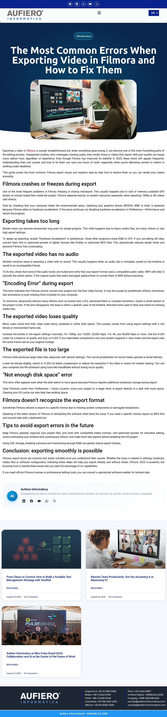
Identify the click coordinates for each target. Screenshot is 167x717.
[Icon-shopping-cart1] (96, 4)
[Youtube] (90, 4)
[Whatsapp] (83, 4)
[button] (99, 13)
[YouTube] (39, 501)
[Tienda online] (54, 501)
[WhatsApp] (47, 501)
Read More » (13, 588)
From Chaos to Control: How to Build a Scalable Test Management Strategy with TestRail (39, 578)
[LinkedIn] (24, 501)
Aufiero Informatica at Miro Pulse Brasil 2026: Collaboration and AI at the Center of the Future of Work (41, 655)
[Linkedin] (76, 4)
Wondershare (84, 36)
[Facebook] (70, 4)
